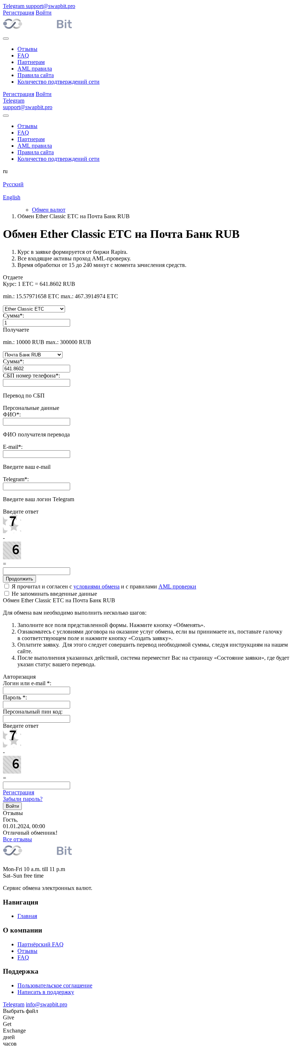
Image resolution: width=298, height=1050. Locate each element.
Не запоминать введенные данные (53, 594)
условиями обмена (96, 586)
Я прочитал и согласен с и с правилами (103, 586)
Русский (13, 184)
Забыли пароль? (23, 799)
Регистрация (18, 792)
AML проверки (177, 586)
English (11, 197)
